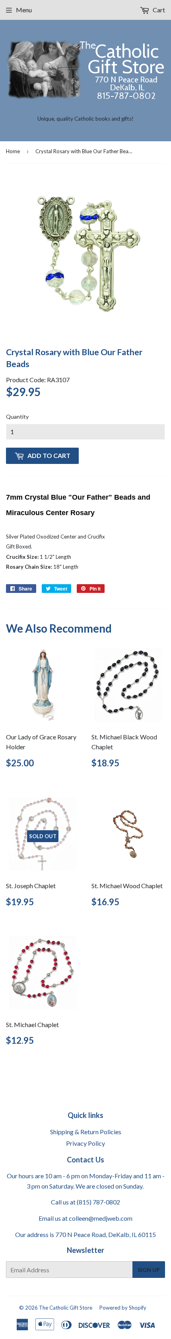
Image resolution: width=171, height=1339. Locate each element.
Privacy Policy (85, 1143)
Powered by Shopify (122, 1307)
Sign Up (149, 1269)
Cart (158, 9)
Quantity (17, 416)
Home (13, 151)
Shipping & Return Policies (85, 1131)
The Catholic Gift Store (65, 1307)
